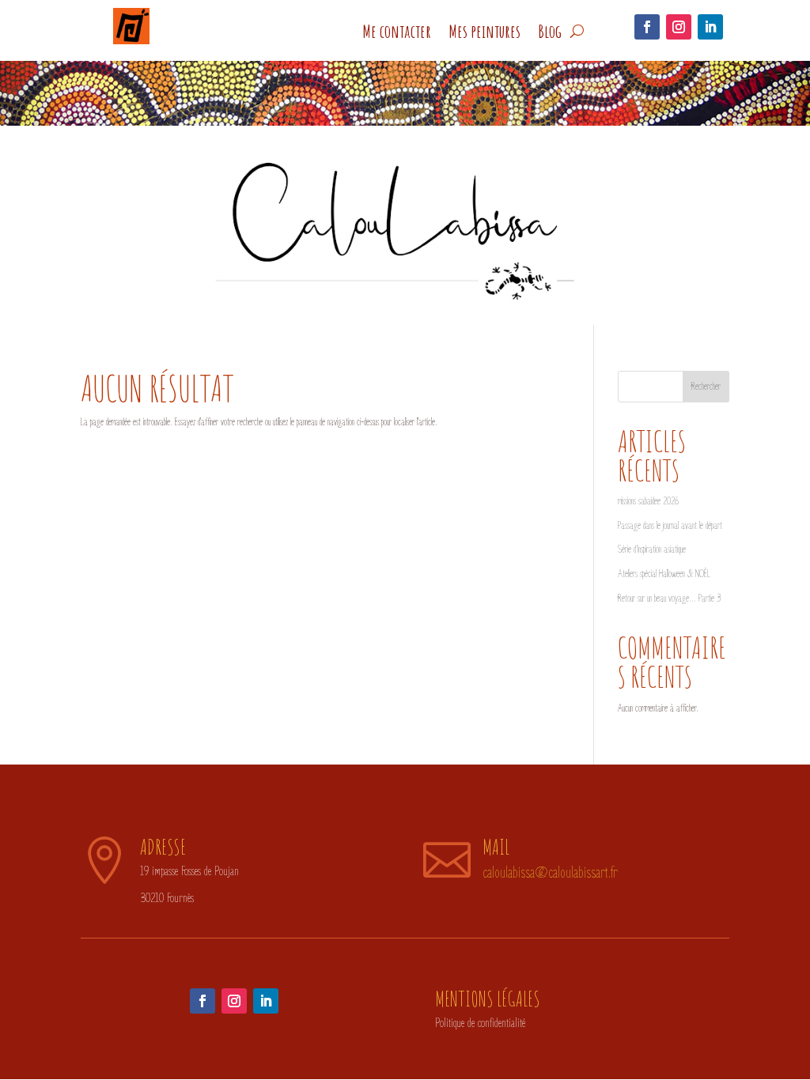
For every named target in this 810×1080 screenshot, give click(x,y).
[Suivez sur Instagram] (678, 27)
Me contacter (396, 31)
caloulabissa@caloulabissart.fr (550, 872)
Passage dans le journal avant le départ (670, 525)
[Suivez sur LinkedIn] (710, 27)
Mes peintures (484, 31)
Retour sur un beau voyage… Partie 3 (669, 598)
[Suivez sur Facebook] (647, 27)
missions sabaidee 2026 (648, 501)
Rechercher (706, 386)
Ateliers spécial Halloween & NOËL (664, 574)
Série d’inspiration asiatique (652, 549)
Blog (550, 31)
